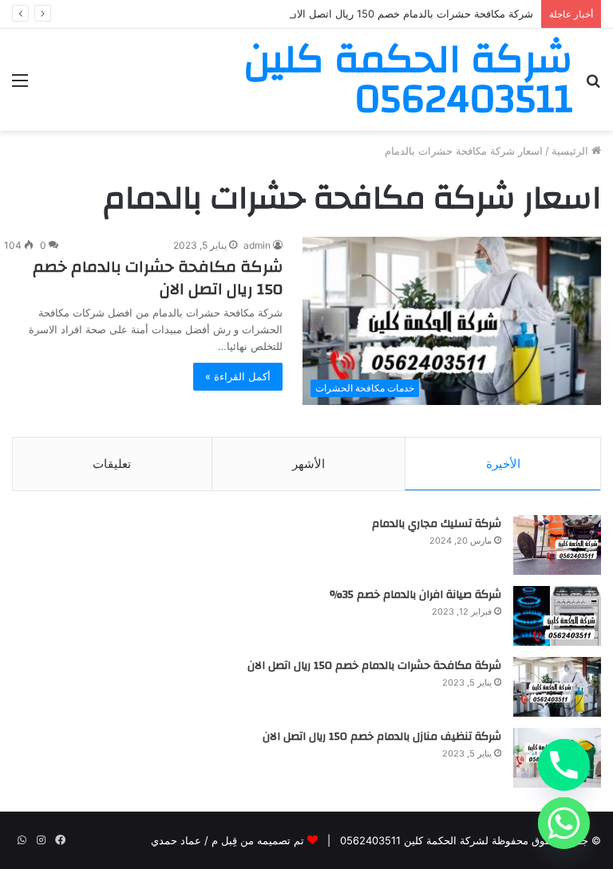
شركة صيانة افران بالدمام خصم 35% (415, 594)
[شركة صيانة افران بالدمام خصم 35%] (557, 616)
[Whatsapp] (564, 823)
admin (257, 245)
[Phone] (564, 765)
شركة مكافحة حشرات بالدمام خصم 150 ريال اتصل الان (411, 13)
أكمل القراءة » (238, 376)
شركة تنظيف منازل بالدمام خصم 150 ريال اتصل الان (382, 736)
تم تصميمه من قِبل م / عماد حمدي (227, 840)
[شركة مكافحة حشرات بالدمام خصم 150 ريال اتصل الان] (557, 687)
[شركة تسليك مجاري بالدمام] (557, 545)
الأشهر (308, 463)
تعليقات (112, 463)
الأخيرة (503, 463)
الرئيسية (571, 150)
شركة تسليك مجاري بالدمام (436, 523)
